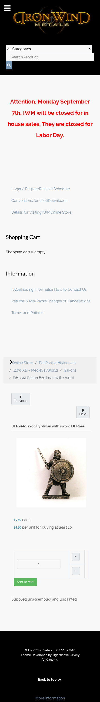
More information (50, 698)
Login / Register (25, 189)
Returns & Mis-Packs (29, 301)
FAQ (15, 289)
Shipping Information (36, 289)
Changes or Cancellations (68, 301)
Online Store (60, 212)
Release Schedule (54, 189)
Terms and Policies (27, 313)
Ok (5, 690)
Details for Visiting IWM (30, 212)
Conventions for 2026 (29, 200)
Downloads (57, 200)
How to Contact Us (70, 289)
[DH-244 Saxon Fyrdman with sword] (51, 472)
